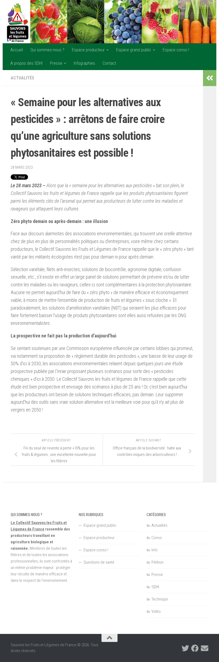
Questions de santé (99, 562)
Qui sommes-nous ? (47, 49)
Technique (159, 599)
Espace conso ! (176, 49)
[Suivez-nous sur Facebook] (195, 648)
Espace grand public (133, 49)
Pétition (157, 562)
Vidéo (156, 611)
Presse (56, 63)
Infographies (84, 63)
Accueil (16, 49)
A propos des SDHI (26, 63)
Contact (109, 63)
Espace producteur (88, 49)
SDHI (155, 586)
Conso (156, 537)
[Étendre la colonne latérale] (209, 78)
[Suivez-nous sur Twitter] (185, 648)
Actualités (22, 77)
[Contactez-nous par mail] (204, 648)
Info (154, 550)
